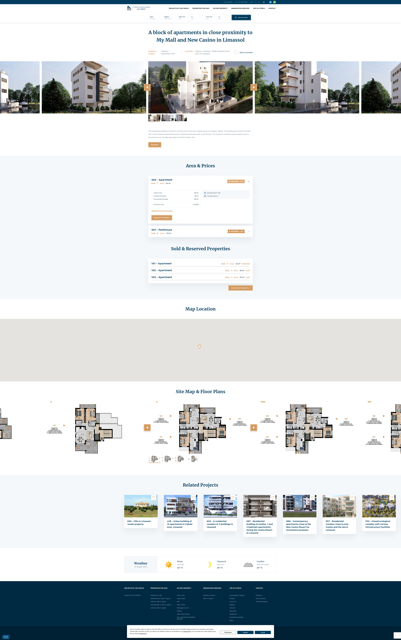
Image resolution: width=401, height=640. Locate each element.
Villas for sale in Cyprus (158, 601)
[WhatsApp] (274, 2)
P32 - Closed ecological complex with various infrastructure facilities (377, 524)
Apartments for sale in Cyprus (161, 598)
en (251, 2)
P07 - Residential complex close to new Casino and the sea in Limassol (337, 525)
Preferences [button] (143, 633)
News (231, 620)
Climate (232, 598)
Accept (263, 632)
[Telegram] (270, 2)
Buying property (220, 8)
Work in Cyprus (208, 598)
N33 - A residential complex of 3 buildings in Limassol (220, 524)
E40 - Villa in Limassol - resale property (139, 522)
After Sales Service (183, 614)
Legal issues (181, 598)
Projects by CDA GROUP (179, 8)
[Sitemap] (264, 2)
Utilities (179, 611)
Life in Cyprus (259, 8)
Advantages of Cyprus (237, 595)
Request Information (162, 217)
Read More (155, 145)
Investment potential (236, 617)
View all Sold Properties (240, 288)
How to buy (181, 595)
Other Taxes (181, 605)
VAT (178, 601)
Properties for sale (200, 8)
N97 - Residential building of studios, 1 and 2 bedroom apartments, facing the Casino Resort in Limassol (259, 527)
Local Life (233, 601)
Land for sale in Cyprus (158, 608)
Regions (232, 605)
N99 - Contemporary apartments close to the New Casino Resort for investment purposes (298, 525)
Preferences (228, 632)
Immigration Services (240, 8)
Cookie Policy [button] (187, 631)
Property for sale (156, 595)
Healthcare (233, 614)
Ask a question (228, 2)
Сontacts (259, 595)
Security (232, 608)
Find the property (261, 601)
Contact (272, 8)
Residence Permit (209, 595)
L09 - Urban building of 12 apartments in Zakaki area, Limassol (179, 524)
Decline (245, 632)
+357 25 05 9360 (242, 2)
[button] (147, 87)
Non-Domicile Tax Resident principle (186, 618)
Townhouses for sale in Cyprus (161, 605)
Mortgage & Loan (183, 608)
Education (233, 611)
